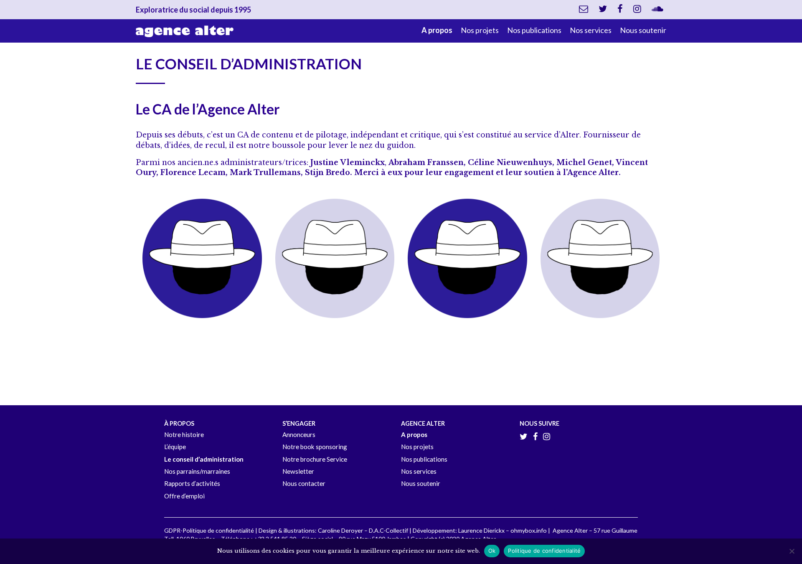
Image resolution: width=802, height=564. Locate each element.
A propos (436, 30)
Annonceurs (298, 434)
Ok (492, 550)
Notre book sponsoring (314, 446)
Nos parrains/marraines (197, 471)
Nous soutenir (643, 30)
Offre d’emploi (184, 496)
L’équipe (175, 446)
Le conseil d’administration (204, 459)
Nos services (591, 30)
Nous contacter (303, 483)
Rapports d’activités (192, 483)
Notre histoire (184, 434)
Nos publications (534, 30)
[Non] (791, 551)
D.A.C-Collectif (388, 530)
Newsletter (298, 471)
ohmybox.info (528, 530)
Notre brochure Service (314, 459)
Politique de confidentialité (544, 550)
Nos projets (480, 30)
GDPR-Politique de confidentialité (209, 530)
